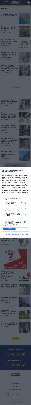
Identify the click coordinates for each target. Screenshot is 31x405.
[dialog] (15, 202)
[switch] (25, 203)
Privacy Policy (24, 234)
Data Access (15, 234)
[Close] (27, 170)
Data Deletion (6, 234)
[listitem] (15, 199)
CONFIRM (9, 229)
